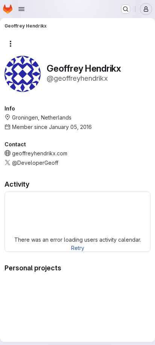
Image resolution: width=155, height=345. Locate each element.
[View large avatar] (23, 73)
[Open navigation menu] (21, 9)
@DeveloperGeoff (35, 162)
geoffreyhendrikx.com (39, 153)
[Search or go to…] (125, 9)
